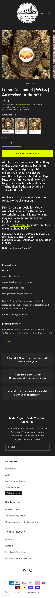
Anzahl (5, 138)
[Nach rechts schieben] (33, 84)
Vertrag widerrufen (14, 493)
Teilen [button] (8, 341)
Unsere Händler (13, 509)
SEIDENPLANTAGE (30, 593)
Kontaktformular (20, 225)
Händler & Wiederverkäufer (18, 558)
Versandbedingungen (15, 515)
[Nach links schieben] (21, 84)
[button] (6, 13)
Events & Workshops (15, 552)
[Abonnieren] (46, 447)
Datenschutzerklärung (16, 481)
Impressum (10, 468)
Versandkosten (20, 105)
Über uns (9, 539)
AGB (7, 475)
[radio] (8, 126)
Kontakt (9, 545)
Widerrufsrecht (12, 487)
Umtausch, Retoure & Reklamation (21, 522)
